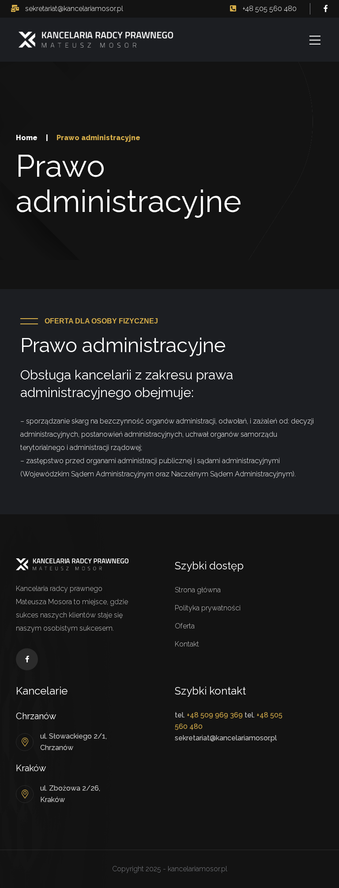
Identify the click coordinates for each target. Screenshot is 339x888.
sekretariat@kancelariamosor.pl (73, 8)
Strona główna (198, 590)
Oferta (185, 626)
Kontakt (187, 644)
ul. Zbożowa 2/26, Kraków (70, 794)
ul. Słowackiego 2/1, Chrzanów (73, 742)
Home (27, 138)
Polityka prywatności (208, 608)
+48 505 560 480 (269, 8)
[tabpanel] (169, 423)
